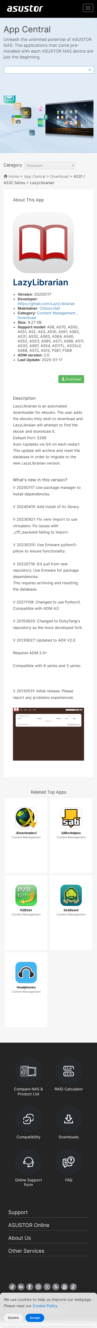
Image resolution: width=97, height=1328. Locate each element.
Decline (13, 1318)
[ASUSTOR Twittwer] (47, 1286)
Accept (35, 1318)
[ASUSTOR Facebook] (29, 1286)
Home (13, 176)
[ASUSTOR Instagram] (38, 1286)
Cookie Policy (46, 1305)
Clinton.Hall (50, 308)
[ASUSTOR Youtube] (64, 1286)
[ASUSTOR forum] (73, 1286)
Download (59, 176)
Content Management (57, 313)
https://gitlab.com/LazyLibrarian (46, 303)
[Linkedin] (20, 1286)
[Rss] (55, 1286)
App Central (34, 176)
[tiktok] (12, 1286)
